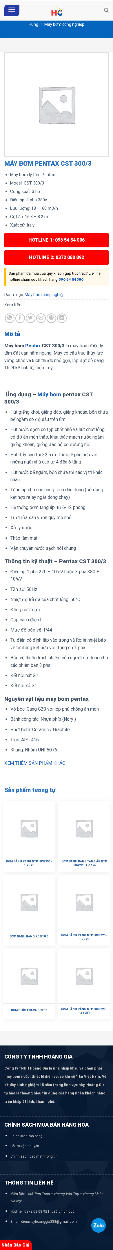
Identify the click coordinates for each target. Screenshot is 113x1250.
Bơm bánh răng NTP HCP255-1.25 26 (29, 863)
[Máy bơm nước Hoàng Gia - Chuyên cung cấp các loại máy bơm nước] (56, 10)
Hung (33, 24)
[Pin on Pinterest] (51, 318)
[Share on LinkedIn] (62, 318)
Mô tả (12, 334)
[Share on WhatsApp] (9, 318)
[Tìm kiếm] (106, 10)
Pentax (33, 345)
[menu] (11, 11)
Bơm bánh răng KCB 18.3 (29, 936)
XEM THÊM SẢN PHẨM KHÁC (34, 763)
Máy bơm (49, 394)
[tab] (56, 334)
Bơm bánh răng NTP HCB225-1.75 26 (84, 937)
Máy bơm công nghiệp (64, 24)
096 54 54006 (71, 279)
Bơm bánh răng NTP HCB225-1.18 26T (84, 1011)
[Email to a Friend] (41, 318)
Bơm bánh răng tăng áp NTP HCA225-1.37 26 (84, 863)
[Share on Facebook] (20, 318)
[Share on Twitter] (30, 318)
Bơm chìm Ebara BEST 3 (29, 1010)
